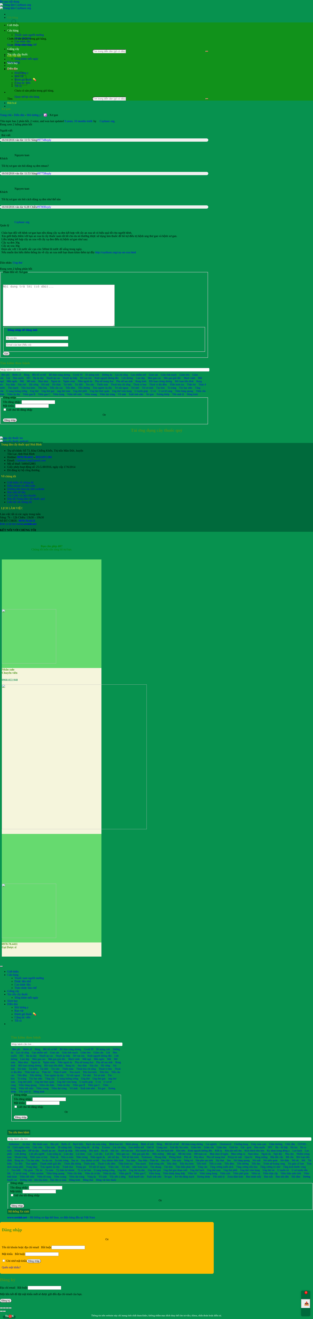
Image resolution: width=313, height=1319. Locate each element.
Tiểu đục (256, 1163)
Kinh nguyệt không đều (107, 378)
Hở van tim (86, 378)
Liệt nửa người (36, 1153)
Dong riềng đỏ (82, 1147)
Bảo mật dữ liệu (16, 492)
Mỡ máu (31, 381)
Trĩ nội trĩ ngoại (97, 1166)
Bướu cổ (16, 374)
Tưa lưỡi (15, 1170)
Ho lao (294, 1147)
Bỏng (26, 374)
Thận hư (191, 384)
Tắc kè (39, 1170)
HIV (270, 1147)
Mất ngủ (86, 1059)
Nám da (54, 1157)
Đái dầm (296, 1176)
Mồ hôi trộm (184, 1153)
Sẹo (229, 1160)
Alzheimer (14, 1144)
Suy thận (10, 384)
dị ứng (95, 1147)
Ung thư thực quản (99, 391)
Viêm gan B (29, 394)
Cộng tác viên (22, 1017)
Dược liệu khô (22, 38)
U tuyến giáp (141, 391)
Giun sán (153, 374)
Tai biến (68, 384)
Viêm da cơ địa (92, 1173)
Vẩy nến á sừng (118, 1176)
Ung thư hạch (197, 1170)
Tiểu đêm (70, 387)
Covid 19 (77, 374)
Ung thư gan (47, 391)
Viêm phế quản (241, 1173)
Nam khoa (253, 1153)
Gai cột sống (121, 374)
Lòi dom (80, 1153)
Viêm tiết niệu (74, 394)
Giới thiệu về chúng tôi (20, 482)
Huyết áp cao (53, 378)
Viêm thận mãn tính (291, 1173)
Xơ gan (150, 394)
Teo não (90, 384)
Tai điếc (79, 384)
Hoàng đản (20, 1150)
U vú (153, 391)
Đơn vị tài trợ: (18, 523)
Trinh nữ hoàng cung (274, 1163)
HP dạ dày (33, 1150)
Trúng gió (81, 1166)
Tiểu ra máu (215, 1163)
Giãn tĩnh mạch (169, 374)
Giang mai (161, 1147)
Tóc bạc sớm (185, 387)
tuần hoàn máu (139, 1166)
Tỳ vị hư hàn (84, 1170)
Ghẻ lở (150, 1147)
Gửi (6, 353)
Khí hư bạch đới (165, 1150)
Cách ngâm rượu (21, 1147)
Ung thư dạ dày (137, 1170)
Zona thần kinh (235, 1176)
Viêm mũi (225, 1173)
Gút (8, 378)
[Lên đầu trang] (1, 966)
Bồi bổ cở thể (172, 1144)
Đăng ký (5, 1300)
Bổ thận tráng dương (59, 374)
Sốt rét (295, 1160)
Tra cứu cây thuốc (17, 54)
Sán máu (176, 1160)
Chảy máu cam (258, 1144)
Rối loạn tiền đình (184, 381)
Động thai (88, 1179)
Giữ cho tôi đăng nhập (19, 409)
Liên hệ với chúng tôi (19, 502)
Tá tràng (172, 387)
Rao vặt (18, 1010)
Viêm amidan (36, 1173)
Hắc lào (114, 1150)
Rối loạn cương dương (160, 381)
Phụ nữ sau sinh (124, 381)
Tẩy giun (28, 1170)
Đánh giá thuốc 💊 (25, 1014)
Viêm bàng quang (184, 391)
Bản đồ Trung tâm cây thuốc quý (26, 498)
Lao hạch (297, 1150)
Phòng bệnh (175, 1157)
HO (28, 378)
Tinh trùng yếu (156, 1163)
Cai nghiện (211, 1144)
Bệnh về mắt (147, 1144)
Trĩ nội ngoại (121, 387)
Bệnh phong (132, 1144)
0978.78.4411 (25, 457)
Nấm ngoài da (85, 381)
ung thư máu (63, 391)
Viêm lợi (192, 1173)
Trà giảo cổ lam (296, 1163)
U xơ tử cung (165, 391)
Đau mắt (268, 1176)
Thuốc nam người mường (29, 34)
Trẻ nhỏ (135, 387)
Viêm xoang (91, 394)
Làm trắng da (54, 1153)
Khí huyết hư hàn (145, 1150)
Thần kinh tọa (177, 384)
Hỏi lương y (21, 1007)
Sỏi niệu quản (270, 1160)
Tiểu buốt (201, 1163)
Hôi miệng (80, 1150)
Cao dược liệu (22, 41)
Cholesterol (225, 1144)
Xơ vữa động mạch (184, 1176)
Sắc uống (33, 384)
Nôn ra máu (67, 1157)
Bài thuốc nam (40, 1144)
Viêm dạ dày (13, 394)
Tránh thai (67, 1166)
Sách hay (12, 63)
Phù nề (187, 1157)
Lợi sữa (98, 1153)
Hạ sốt (104, 1150)
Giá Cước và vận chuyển (21, 495)
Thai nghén (31, 1163)
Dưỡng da (107, 374)
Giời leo (233, 1147)
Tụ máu (49, 1170)
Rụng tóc (70, 1065)
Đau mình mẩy (253, 1176)
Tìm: (10, 98)
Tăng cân (50, 1078)
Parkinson (147, 1157)
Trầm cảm (113, 1166)
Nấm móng (82, 1157)
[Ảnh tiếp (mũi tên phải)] (4, 1311)
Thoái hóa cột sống (120, 384)
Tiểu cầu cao (56, 387)
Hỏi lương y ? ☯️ (37, 115)
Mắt (22, 381)
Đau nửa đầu (282, 1176)
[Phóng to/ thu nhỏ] (10, 1308)
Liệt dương (127, 378)
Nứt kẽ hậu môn (130, 1157)
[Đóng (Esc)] (1, 1308)
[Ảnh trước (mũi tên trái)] (1, 1311)
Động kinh (192, 394)
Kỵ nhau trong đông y (278, 1150)
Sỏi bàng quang (242, 1160)
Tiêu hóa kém (187, 1163)
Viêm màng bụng (208, 1173)
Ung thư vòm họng (122, 391)
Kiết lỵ (218, 1150)
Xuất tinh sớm (136, 394)
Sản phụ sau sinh (204, 1160)
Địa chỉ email (14, 1287)
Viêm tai (255, 1173)
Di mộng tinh (92, 374)
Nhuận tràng (20, 1157)
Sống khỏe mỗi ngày (26, 58)
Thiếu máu (102, 384)
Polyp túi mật (235, 1157)
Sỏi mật (45, 384)
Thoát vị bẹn (139, 384)
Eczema (106, 1147)
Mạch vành (189, 378)
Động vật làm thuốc (106, 1179)
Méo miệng (158, 1153)
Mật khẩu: (9, 405)
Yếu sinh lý (178, 394)
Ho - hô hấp (281, 1147)
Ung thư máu (214, 1170)
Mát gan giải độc (172, 378)
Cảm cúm (37, 1147)
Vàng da (91, 1176)
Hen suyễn (18, 378)
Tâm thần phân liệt (185, 1166)
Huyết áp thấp (70, 378)
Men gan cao (154, 378)
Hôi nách (93, 1150)
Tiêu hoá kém (28, 387)
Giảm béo (184, 374)
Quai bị (248, 1157)
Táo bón (160, 387)
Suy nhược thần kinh (112, 1160)
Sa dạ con (47, 1160)
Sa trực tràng (61, 1160)
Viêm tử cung (44, 1176)
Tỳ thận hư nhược (65, 1170)
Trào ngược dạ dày (102, 387)
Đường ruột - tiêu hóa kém (33, 1179)
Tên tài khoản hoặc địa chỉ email (26, 1247)
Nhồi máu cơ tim (38, 1157)
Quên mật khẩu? (11, 1267)
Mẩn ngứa (12, 381)
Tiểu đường (84, 387)
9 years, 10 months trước (78, 121)
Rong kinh (140, 381)
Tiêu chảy (172, 1163)
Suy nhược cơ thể (90, 1160)
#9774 (40, 139)
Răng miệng (261, 1157)
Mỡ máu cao (200, 1153)
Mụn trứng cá (238, 1153)
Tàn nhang (155, 1166)
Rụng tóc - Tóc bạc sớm (27, 1160)
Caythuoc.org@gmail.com (30, 460)
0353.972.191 (44, 457)
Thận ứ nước (60, 1072)
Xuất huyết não (136, 1176)
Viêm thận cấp (270, 1173)
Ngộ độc (278, 1153)
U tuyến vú (283, 1170)
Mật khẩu (13, 1253)
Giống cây (13, 48)
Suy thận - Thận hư (148, 1160)
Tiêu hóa (42, 387)
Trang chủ (6, 115)
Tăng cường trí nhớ (270, 1166)
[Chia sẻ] (4, 1308)
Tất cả (18, 86)
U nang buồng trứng (16, 391)
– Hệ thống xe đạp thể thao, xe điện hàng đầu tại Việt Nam (51, 1217)
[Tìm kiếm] (206, 51)
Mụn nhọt (43, 381)
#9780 (40, 206)
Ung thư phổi (80, 391)
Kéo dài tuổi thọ (233, 1150)
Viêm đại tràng (107, 394)
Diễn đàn (12, 68)
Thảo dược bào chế (25, 44)
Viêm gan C (44, 394)
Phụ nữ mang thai (104, 381)
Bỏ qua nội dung (9, 1)
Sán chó (22, 384)
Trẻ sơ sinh (147, 387)
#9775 (40, 173)
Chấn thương (275, 1144)
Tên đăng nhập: (12, 401)
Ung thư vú (268, 1170)
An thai (26, 1144)
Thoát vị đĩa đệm (158, 384)
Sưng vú (188, 1160)
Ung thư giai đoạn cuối (175, 1170)
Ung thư (17, 262)
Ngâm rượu (69, 381)
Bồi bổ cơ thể (39, 374)
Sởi (303, 1160)
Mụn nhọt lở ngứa (219, 1153)
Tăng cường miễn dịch (221, 1166)
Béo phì (5, 374)
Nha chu (289, 1153)
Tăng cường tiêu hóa (246, 1166)
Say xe (74, 1160)
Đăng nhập (10, 420)
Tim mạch (13, 387)
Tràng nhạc (31, 1166)
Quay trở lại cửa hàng (26, 96)
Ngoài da (55, 381)
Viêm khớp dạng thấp (174, 1173)
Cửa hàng (12, 974)
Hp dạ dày (38, 378)
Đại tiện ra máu (58, 1179)
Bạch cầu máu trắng (96, 1144)
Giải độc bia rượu (179, 1147)
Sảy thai (220, 1160)
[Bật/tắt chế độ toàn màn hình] (7, 1308)
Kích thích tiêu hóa (254, 1150)
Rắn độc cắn (276, 1157)
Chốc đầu (290, 1144)
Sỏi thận (56, 384)
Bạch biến (78, 1144)
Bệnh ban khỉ (116, 1144)
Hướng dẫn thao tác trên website (25, 489)
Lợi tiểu (109, 1153)
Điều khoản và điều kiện (21, 485)
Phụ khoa (199, 1157)
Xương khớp (162, 394)
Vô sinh (122, 394)
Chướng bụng (241, 1144)
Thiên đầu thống (72, 1163)
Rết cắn (289, 1157)
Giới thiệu (13, 971)
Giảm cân (98, 1052)
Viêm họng (58, 394)
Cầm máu (50, 1147)
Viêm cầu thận (46, 1085)
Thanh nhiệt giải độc (50, 1163)
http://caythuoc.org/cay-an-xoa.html (115, 252)
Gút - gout (246, 1147)
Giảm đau (222, 1147)
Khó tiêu (180, 1150)
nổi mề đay (113, 1157)
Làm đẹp (140, 378)
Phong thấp (160, 1157)
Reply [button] (47, 139)
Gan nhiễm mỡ (138, 374)
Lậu (90, 1153)
